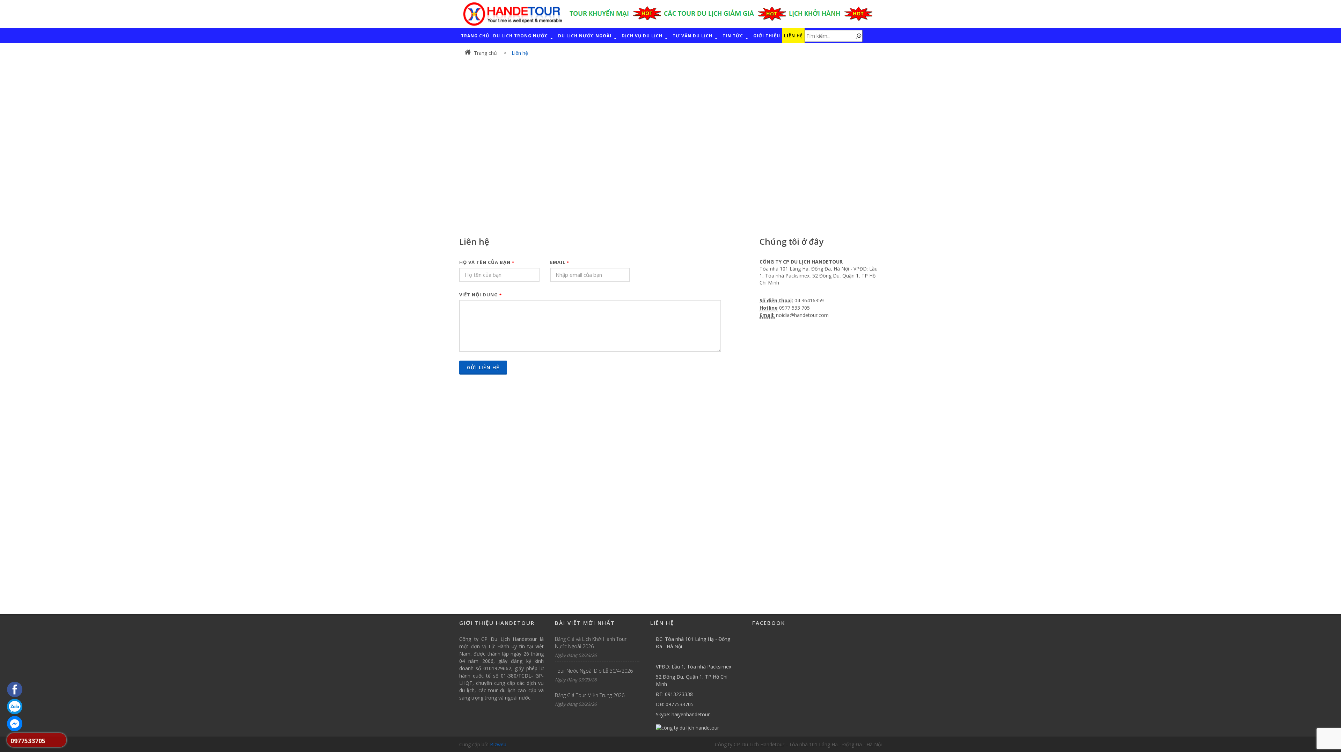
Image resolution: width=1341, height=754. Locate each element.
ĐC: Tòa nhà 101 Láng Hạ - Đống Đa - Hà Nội (693, 643)
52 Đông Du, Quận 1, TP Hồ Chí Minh (691, 680)
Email (559, 262)
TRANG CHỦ (475, 36)
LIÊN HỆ (793, 36)
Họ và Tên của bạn (486, 262)
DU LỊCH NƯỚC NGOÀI (585, 36)
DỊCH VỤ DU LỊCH (643, 36)
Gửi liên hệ (483, 367)
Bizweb (498, 744)
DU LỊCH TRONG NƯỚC (521, 36)
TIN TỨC (734, 36)
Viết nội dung (480, 294)
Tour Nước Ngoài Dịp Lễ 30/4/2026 (594, 670)
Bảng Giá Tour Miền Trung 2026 (589, 695)
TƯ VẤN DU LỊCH (693, 36)
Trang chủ (485, 53)
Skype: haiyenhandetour (683, 714)
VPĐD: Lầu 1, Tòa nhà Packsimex (693, 666)
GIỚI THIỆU (766, 36)
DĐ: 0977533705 (675, 704)
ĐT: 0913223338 (674, 694)
